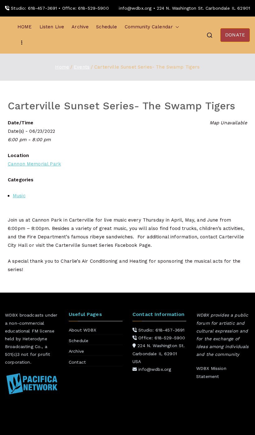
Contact (77, 362)
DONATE (235, 35)
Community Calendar (149, 27)
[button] (176, 27)
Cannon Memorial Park (34, 164)
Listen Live (51, 27)
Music (19, 195)
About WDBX (82, 329)
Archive (80, 27)
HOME (24, 27)
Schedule (106, 27)
